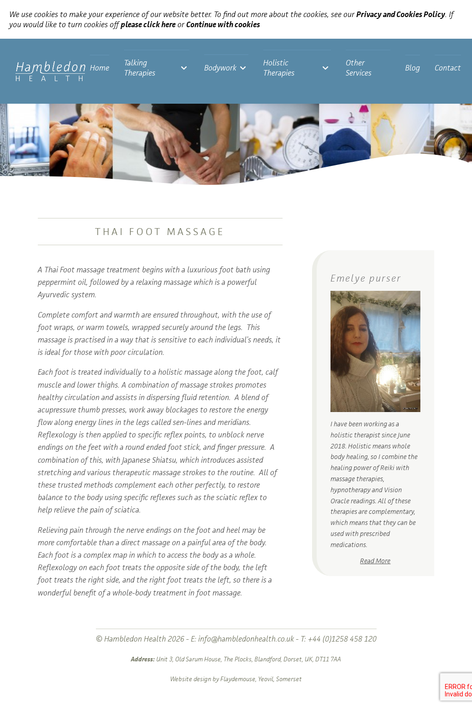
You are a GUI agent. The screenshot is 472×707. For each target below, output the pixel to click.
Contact (448, 68)
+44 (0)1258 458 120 (342, 639)
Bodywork (220, 68)
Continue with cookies (223, 24)
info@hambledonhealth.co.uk (246, 639)
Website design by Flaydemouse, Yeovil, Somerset (236, 679)
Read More (375, 560)
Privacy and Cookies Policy (400, 14)
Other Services (359, 68)
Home (99, 68)
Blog (412, 68)
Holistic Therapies (279, 68)
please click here (148, 24)
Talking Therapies (139, 68)
